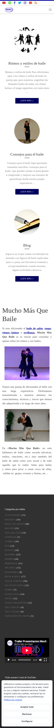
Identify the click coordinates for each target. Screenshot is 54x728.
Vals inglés (12, 607)
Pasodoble (11, 572)
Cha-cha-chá (13, 533)
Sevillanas (12, 594)
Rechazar (27, 714)
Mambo (9, 559)
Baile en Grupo (14, 524)
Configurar (27, 721)
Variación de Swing (17, 616)
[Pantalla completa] (45, 659)
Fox (7, 546)
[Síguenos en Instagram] (25, 3)
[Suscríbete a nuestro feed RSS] (35, 3)
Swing (8, 598)
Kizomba (10, 555)
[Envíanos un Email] (30, 3)
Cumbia (9, 541)
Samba (9, 590)
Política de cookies (13, 699)
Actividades (13, 515)
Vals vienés (12, 612)
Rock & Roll (13, 576)
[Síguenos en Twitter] (19, 3)
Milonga (10, 568)
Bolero (9, 528)
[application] (27, 650)
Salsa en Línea (14, 585)
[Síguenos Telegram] (9, 3)
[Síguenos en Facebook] (15, 3)
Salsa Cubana (13, 581)
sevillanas (29, 332)
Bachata (10, 520)
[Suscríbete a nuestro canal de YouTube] (4, 3)
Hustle (9, 550)
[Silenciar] (40, 659)
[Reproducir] (8, 659)
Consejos (10, 537)
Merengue (11, 563)
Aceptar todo (27, 707)
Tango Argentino (16, 603)
